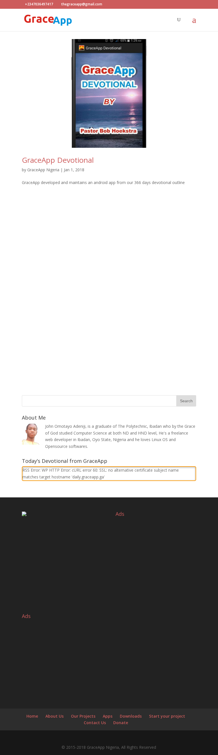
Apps (107, 716)
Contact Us (95, 722)
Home (32, 716)
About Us (54, 716)
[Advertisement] (109, 250)
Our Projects (83, 716)
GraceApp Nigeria (43, 169)
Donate (120, 722)
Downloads (131, 716)
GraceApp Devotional (58, 160)
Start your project (167, 716)
